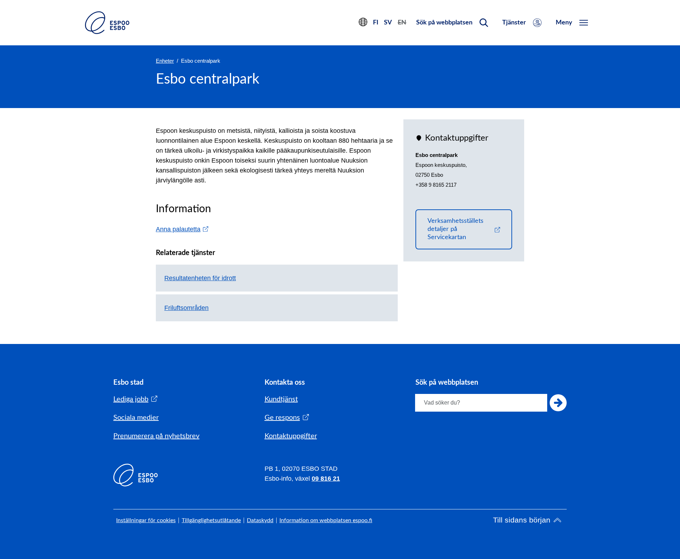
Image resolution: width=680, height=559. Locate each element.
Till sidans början (521, 520)
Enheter (165, 61)
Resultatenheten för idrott (200, 278)
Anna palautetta (182, 229)
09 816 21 (326, 478)
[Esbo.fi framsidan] (107, 22)
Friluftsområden (186, 307)
